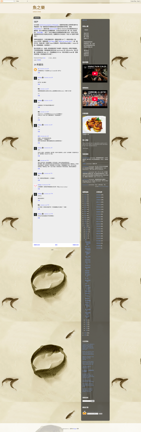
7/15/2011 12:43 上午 (44, 68)
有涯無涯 (39, 60)
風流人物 (98, 221)
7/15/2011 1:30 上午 (48, 124)
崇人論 (86, 278)
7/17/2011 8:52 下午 (46, 184)
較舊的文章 (75, 245)
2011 (85, 226)
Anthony (39, 184)
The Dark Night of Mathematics (86, 367)
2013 (85, 221)
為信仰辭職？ (87, 317)
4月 (86, 324)
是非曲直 (98, 194)
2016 (85, 215)
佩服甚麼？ (87, 293)
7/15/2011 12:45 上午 (48, 77)
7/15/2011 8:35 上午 (48, 147)
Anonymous (85, 166)
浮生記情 (98, 226)
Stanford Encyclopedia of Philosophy (48, 25)
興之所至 (98, 236)
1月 (86, 330)
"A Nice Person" (87, 296)
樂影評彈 (98, 233)
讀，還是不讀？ (87, 275)
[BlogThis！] (51, 58)
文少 (39, 136)
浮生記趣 (98, 216)
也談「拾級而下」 (87, 257)
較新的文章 (37, 245)
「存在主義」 (40, 32)
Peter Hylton (51, 41)
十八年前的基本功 (87, 288)
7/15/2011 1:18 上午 (44, 89)
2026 (85, 194)
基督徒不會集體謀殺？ (87, 253)
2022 (85, 203)
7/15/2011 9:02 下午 (44, 160)
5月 (86, 322)
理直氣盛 (87, 270)
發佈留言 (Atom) (57, 249)
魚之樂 (39, 7)
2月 (86, 328)
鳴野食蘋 (98, 243)
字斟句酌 (98, 228)
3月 (86, 326)
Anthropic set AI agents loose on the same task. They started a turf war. (88, 363)
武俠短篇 (98, 248)
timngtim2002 (85, 157)
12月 (87, 227)
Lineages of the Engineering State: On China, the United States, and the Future (88, 375)
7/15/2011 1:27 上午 (44, 111)
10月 (87, 231)
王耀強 (84, 163)
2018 (85, 211)
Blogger (75, 428)
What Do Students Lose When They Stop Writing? (88, 358)
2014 (85, 219)
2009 (85, 335)
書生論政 (98, 219)
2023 (85, 201)
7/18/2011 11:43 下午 (44, 205)
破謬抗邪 (98, 224)
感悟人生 (98, 202)
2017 (85, 213)
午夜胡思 (87, 302)
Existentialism (38, 28)
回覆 (39, 72)
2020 (85, 207)
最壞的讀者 (87, 260)
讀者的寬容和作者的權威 (88, 243)
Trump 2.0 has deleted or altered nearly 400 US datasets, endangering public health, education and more (88, 347)
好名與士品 (87, 265)
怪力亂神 (98, 214)
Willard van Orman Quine (65, 41)
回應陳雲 (87, 285)
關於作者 (84, 20)
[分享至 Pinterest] (55, 58)
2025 (85, 197)
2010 (85, 333)
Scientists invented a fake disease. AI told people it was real (87, 390)
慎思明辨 (98, 197)
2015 (85, 217)
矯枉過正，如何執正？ (87, 306)
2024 (85, 199)
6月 (86, 320)
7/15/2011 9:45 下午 (48, 173)
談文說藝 (98, 240)
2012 (85, 223)
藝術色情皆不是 (87, 281)
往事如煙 (98, 231)
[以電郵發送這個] (49, 58)
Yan (38, 68)
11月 (87, 229)
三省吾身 (98, 204)
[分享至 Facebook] (54, 58)
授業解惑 (98, 211)
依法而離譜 (87, 300)
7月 (86, 238)
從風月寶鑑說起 (87, 313)
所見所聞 (98, 238)
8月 (86, 236)
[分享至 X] (52, 58)
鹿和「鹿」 (87, 246)
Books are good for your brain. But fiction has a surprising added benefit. (88, 353)
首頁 (56, 245)
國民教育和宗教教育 (88, 249)
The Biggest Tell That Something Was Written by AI (88, 385)
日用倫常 (98, 199)
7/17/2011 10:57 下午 (48, 193)
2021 (85, 205)
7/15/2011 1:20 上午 (48, 100)
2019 (85, 209)
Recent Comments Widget (103, 186)
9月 (86, 234)
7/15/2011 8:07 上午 (44, 136)
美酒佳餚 (98, 245)
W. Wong (40, 77)
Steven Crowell (53, 28)
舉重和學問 (87, 291)
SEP (86, 283)
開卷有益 (98, 207)
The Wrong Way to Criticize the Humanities (88, 381)
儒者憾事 (87, 272)
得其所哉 (87, 298)
